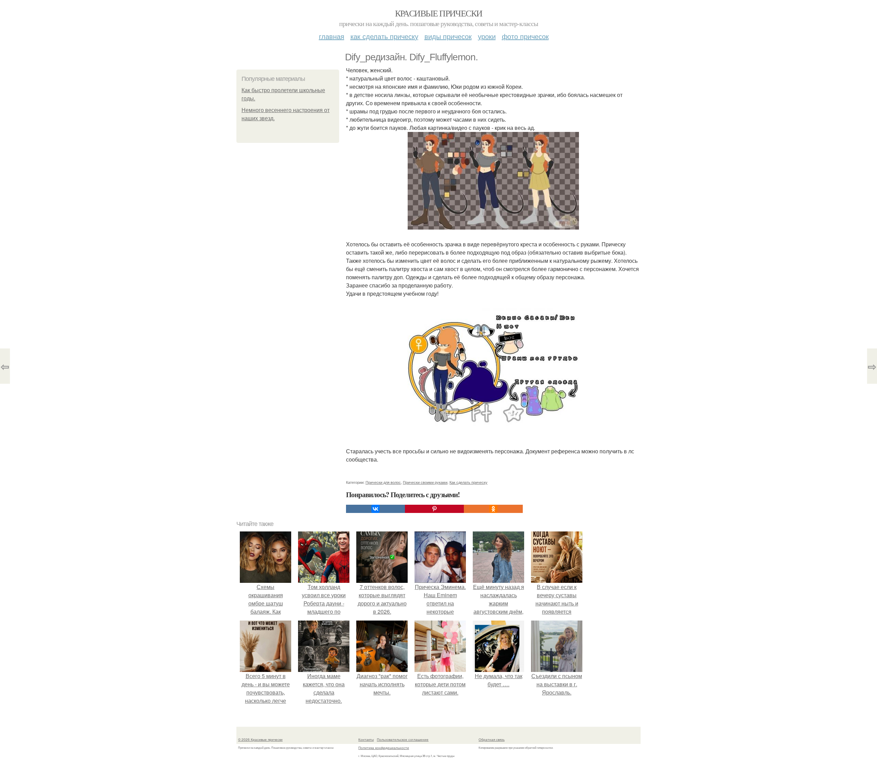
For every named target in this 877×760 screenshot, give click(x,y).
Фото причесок (525, 36)
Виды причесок (448, 36)
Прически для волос (383, 482)
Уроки (487, 36)
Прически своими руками (425, 482)
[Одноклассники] (493, 509)
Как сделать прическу (384, 36)
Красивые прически (438, 13)
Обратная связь (492, 739)
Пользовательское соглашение (403, 739)
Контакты (366, 739)
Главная (331, 36)
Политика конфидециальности (383, 747)
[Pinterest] (434, 509)
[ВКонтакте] (375, 509)
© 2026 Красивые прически (260, 739)
